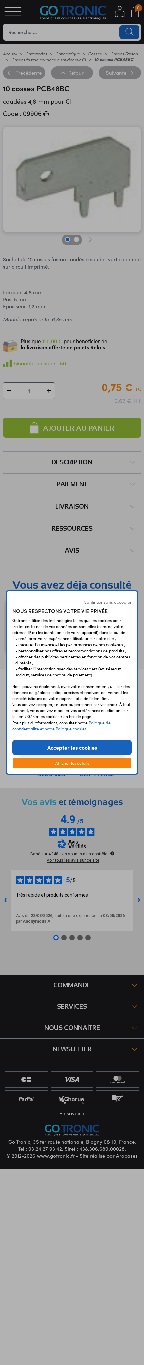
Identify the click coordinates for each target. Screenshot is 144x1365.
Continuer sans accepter (108, 602)
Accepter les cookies (72, 747)
